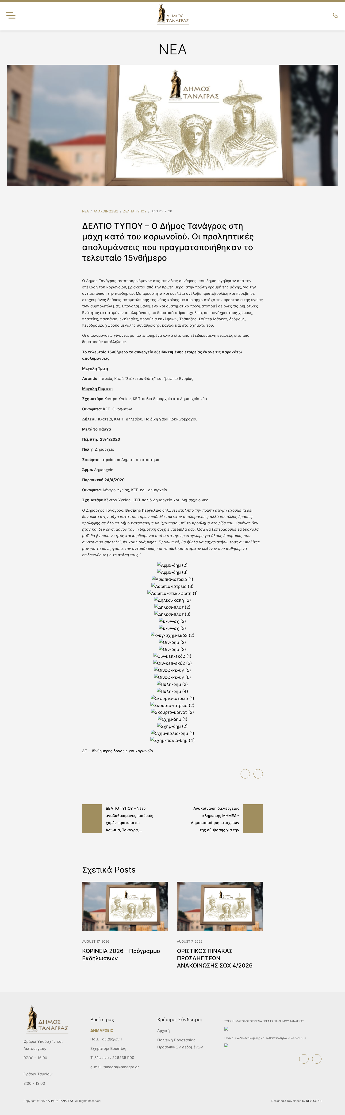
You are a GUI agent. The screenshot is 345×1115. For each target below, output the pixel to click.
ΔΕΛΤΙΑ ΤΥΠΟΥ (134, 211)
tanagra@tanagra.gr (121, 1067)
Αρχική (163, 1030)
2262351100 (123, 1057)
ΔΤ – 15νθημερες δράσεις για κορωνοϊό (117, 750)
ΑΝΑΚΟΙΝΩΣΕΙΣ (106, 211)
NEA (85, 211)
